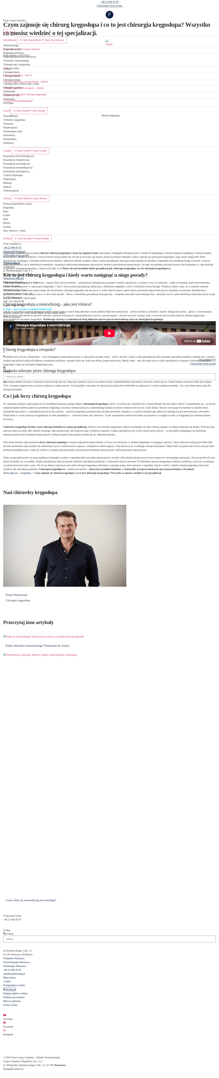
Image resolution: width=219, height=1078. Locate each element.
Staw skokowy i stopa (14, 230)
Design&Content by (13, 1069)
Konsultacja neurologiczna (16, 163)
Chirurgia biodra (11, 76)
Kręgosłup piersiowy (13, 53)
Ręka (5, 211)
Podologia (8, 102)
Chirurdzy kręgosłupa (14, 119)
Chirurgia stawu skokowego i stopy (21, 83)
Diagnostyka (9, 179)
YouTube (8, 1019)
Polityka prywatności (14, 997)
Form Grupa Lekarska (14, 20)
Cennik (7, 981)
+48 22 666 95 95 (110, 1)
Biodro (6, 223)
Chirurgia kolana (11, 79)
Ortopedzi (8, 123)
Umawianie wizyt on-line (109, 5)
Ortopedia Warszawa (13, 958)
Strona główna (10, 473)
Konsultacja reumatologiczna (18, 167)
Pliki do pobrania (12, 317)
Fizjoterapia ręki (11, 95)
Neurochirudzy (10, 116)
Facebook (8, 1026)
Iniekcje (7, 186)
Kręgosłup (8, 207)
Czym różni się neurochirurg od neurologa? (31, 900)
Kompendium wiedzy (14, 985)
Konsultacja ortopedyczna (16, 159)
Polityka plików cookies (15, 993)
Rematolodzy (10, 139)
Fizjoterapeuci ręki (12, 131)
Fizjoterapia (9, 91)
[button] (109, 367)
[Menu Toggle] (8, 32)
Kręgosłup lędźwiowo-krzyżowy (20, 56)
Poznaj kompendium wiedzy (17, 203)
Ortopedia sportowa (13, 87)
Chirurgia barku (11, 68)
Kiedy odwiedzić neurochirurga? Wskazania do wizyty (37, 645)
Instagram (8, 1034)
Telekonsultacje (11, 190)
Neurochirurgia (11, 45)
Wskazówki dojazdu (13, 278)
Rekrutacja (8, 320)
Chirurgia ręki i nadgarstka (16, 64)
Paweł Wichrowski (16, 594)
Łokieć (6, 215)
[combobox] (109, 376)
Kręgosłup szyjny (12, 49)
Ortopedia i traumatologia (16, 60)
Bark (5, 219)
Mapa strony (9, 977)
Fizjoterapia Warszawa (14, 966)
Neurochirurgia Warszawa (16, 962)
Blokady (7, 183)
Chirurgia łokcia (11, 72)
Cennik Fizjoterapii (13, 175)
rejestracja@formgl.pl (14, 251)
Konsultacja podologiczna (16, 171)
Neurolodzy (9, 135)
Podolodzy (8, 143)
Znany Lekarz (10, 1005)
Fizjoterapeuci (10, 127)
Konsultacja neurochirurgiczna (18, 156)
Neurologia (9, 99)
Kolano (7, 226)
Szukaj (6, 371)
